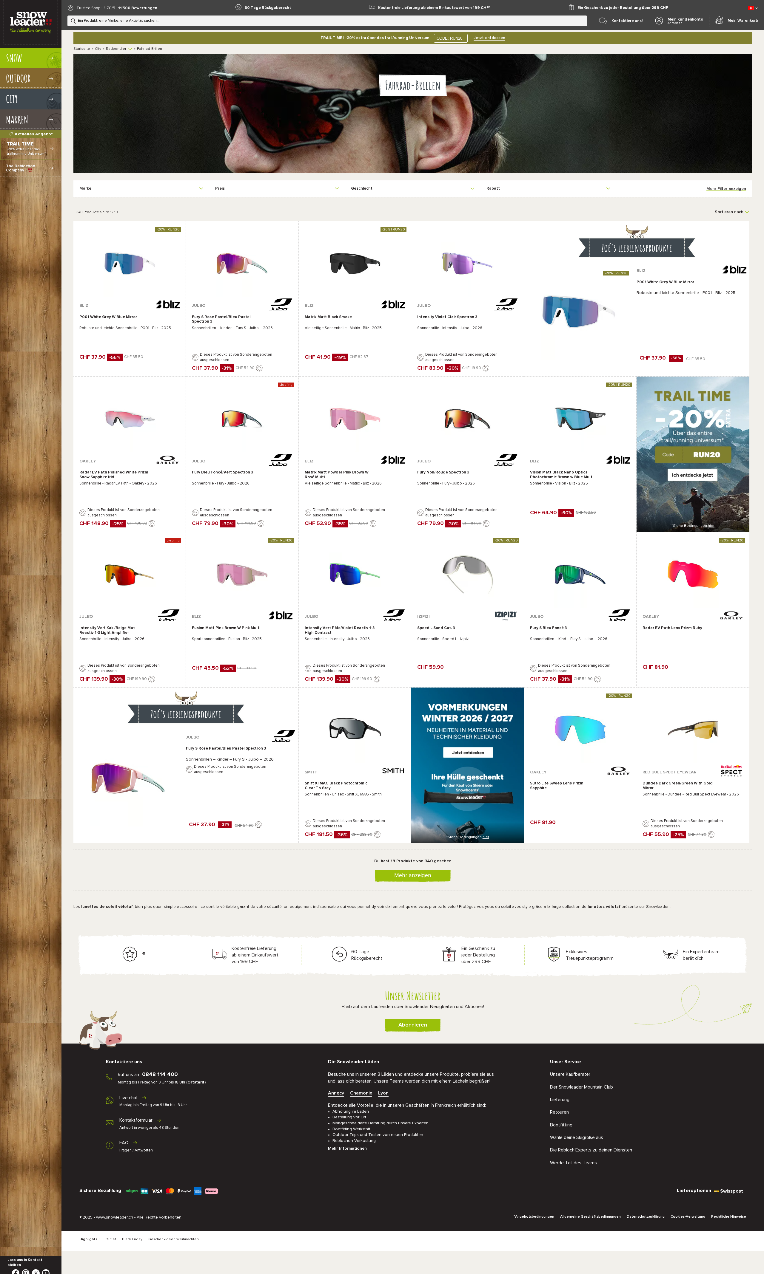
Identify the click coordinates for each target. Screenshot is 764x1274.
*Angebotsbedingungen (534, 1217)
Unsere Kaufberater (570, 1074)
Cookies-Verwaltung (688, 1217)
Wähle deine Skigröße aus (576, 1137)
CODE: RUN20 (449, 38)
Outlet (110, 1239)
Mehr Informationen (347, 1148)
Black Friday (132, 1239)
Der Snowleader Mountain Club (581, 1087)
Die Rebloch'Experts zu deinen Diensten (591, 1150)
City (98, 49)
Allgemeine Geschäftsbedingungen (590, 1217)
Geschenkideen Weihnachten (173, 1239)
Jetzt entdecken (489, 38)
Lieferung (559, 1099)
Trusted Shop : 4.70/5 (95, 8)
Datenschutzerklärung (646, 1217)
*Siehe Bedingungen (692, 526)
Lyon (383, 1093)
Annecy (336, 1093)
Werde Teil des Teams (573, 1162)
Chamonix (361, 1093)
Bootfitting (561, 1125)
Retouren (559, 1112)
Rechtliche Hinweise (728, 1217)
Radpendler (116, 49)
